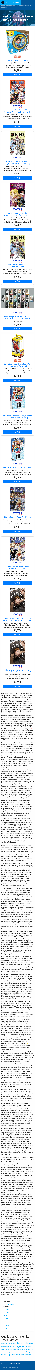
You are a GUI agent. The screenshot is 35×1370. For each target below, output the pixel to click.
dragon (13, 1346)
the (30, 1354)
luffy (6, 1318)
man (32, 1349)
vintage (5, 1357)
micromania (18, 1352)
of (26, 1352)
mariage (7, 1352)
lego (29, 1349)
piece (7, 1325)
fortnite (3, 1349)
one (6, 1322)
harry (18, 1349)
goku (15, 1349)
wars (8, 1357)
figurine (20, 1346)
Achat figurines (10, 1304)
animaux (8, 1343)
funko (7, 1312)
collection (28, 1343)
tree (2, 1357)
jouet (27, 1349)
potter (12, 1354)
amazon (3, 1343)
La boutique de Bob (12, 2)
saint (19, 1354)
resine (16, 1354)
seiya (22, 1354)
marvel (13, 1352)
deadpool (3, 1346)
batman (20, 1343)
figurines (28, 1346)
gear (6, 1315)
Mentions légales (15, 1363)
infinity (21, 1349)
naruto (23, 1352)
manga (3, 1352)
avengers (13, 1343)
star (24, 1354)
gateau (12, 1349)
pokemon (4, 1354)
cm (23, 1343)
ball (17, 1343)
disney (8, 1346)
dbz (32, 1343)
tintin (32, 1354)
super (27, 1354)
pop (6, 1328)
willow (12, 1357)
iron (24, 1349)
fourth (7, 1309)
